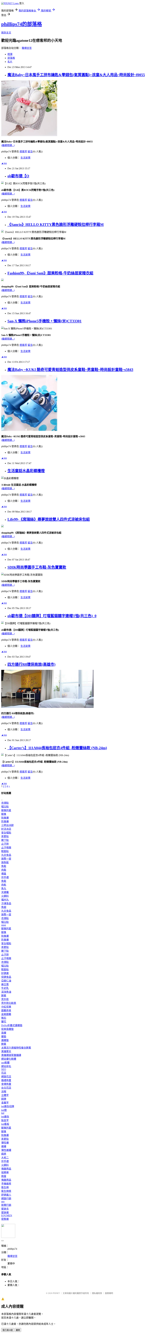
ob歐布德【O (18, 176)
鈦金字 (5, 1120)
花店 (3, 1073)
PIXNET (56, 1293)
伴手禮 (5, 877)
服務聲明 (109, 1293)
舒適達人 (6, 1194)
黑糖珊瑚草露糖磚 (11, 1055)
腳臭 (3, 814)
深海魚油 (6, 992)
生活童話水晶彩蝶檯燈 (26, 471)
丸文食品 (6, 855)
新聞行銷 (6, 1205)
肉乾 (3, 884)
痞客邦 (23, 151)
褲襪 (3, 1146)
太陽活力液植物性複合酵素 (16, 1047)
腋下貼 (5, 840)
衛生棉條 (6, 1191)
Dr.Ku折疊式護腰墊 (11, 1025)
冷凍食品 (6, 903)
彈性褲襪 (6, 1150)
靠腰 (3, 1033)
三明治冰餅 (7, 825)
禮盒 (3, 873)
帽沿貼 (5, 806)
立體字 (5, 1095)
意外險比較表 (8, 1003)
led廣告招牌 (7, 1106)
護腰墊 (5, 1040)
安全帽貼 (6, 832)
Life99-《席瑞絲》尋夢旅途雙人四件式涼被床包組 (48, 519)
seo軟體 (5, 1062)
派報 (3, 1091)
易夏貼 (5, 836)
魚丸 (3, 888)
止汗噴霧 (6, 847)
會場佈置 (6, 1084)
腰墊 (3, 1036)
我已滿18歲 (7, 1330)
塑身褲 (5, 1212)
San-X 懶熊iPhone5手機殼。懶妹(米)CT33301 (44, 321)
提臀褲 (5, 1219)
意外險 (5, 999)
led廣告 (5, 1116)
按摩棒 (5, 1172)
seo (3, 1201)
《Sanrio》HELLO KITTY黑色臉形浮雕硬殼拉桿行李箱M (55, 224)
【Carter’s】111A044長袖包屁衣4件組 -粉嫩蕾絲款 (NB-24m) (57, 748)
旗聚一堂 (6, 858)
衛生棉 (5, 1187)
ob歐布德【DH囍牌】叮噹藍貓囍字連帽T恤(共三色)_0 (51, 616)
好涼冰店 (6, 829)
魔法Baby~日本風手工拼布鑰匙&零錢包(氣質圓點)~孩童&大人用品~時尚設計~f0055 (76, 75)
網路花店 (6, 1076)
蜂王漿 (5, 984)
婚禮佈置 (6, 1080)
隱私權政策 (97, 1293)
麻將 (3, 1154)
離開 (18, 1330)
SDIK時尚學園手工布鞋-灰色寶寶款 (36, 567)
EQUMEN (6, 1215)
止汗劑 (5, 844)
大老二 (5, 1157)
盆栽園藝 (6, 1014)
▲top (4, 163)
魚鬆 (3, 866)
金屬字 (5, 1102)
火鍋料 (5, 896)
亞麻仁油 (6, 980)
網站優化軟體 (8, 1059)
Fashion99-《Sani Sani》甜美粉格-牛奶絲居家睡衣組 (50, 273)
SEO (3, 1069)
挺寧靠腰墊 (7, 1029)
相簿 (9, 54)
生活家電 (25, 157)
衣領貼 (5, 803)
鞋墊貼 (5, 851)
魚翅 (3, 907)
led (2, 1113)
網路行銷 (6, 1198)
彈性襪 (5, 1142)
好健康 (5, 973)
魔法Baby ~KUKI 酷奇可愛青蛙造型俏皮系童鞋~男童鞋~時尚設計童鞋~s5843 (70, 370)
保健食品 (6, 977)
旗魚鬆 (5, 862)
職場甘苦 (27, 48)
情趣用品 (6, 1168)
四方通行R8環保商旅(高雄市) (31, 664)
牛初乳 (5, 988)
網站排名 (6, 1066)
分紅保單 (6, 1006)
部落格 (11, 58)
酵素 (3, 995)
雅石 (3, 1018)
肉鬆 (3, 870)
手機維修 (6, 1183)
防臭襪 (5, 821)
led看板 (5, 1124)
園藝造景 (6, 1010)
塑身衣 (5, 1208)
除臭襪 (5, 817)
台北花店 (6, 1087)
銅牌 (3, 1099)
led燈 (4, 1110)
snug (3, 925)
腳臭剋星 (6, 810)
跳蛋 (3, 1176)
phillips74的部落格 (21, 24)
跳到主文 (6, 32)
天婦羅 (5, 892)
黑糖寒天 (6, 1051)
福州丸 (5, 899)
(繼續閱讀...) (8, 145)
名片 (9, 61)
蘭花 (3, 1021)
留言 (30, 151)
